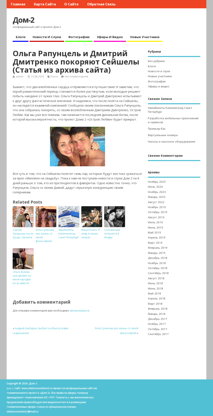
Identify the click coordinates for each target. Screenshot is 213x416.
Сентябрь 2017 (158, 334)
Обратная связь (101, 4)
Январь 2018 (156, 314)
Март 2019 (155, 243)
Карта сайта (45, 4)
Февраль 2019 (157, 248)
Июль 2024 (155, 187)
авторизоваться (79, 310)
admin (19, 76)
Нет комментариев (76, 76)
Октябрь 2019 (157, 212)
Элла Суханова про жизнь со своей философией (45, 235)
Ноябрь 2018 (157, 263)
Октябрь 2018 (157, 268)
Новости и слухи (47, 37)
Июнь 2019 (155, 227)
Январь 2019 (156, 253)
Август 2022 (156, 202)
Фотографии (78, 37)
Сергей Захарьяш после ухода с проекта (23, 233)
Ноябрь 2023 (157, 192)
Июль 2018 (155, 283)
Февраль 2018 (157, 308)
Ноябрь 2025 (157, 182)
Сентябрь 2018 (158, 273)
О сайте (71, 4)
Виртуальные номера (163, 135)
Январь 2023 (156, 197)
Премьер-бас (157, 128)
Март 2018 (155, 303)
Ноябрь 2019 (157, 207)
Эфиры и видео (110, 37)
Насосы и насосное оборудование (171, 141)
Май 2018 (154, 293)
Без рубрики (156, 61)
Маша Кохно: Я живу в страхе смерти (90, 233)
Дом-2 (23, 20)
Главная (18, 4)
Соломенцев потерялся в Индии (112, 233)
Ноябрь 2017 (157, 324)
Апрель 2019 (156, 237)
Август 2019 (156, 217)
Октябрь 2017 (157, 329)
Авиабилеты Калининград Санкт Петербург (68, 233)
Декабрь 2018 (157, 258)
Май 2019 (154, 232)
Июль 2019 (155, 222)
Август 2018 (156, 278)
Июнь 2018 (155, 288)
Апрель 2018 (156, 298)
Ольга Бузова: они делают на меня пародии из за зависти (22, 277)
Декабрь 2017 (157, 319)
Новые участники (144, 37)
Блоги (20, 37)
